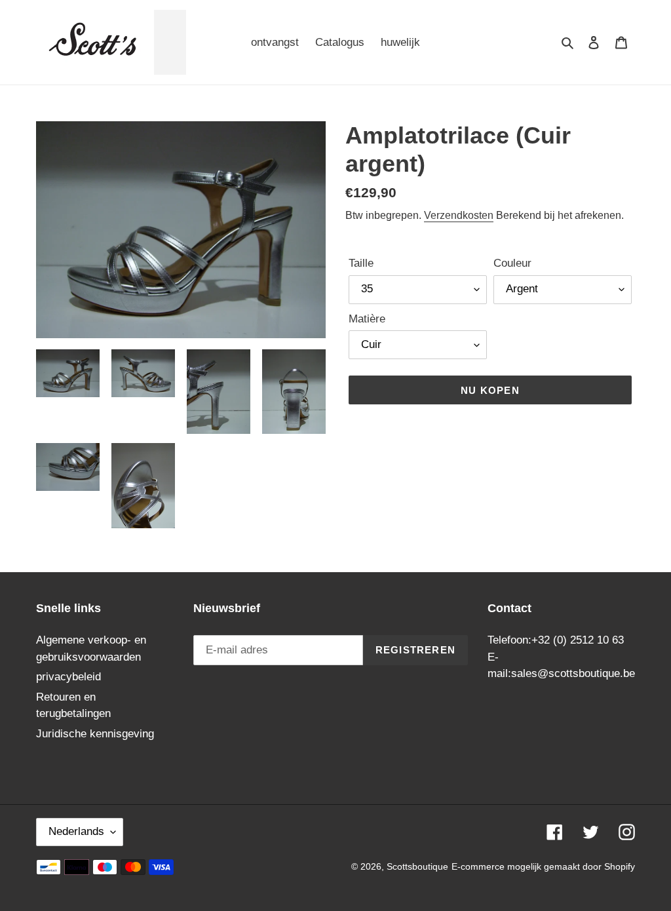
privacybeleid (68, 676)
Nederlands (76, 831)
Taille (361, 263)
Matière (367, 319)
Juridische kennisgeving (95, 733)
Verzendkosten (458, 215)
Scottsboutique (417, 866)
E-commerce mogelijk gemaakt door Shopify (543, 866)
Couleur (512, 263)
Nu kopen (490, 390)
